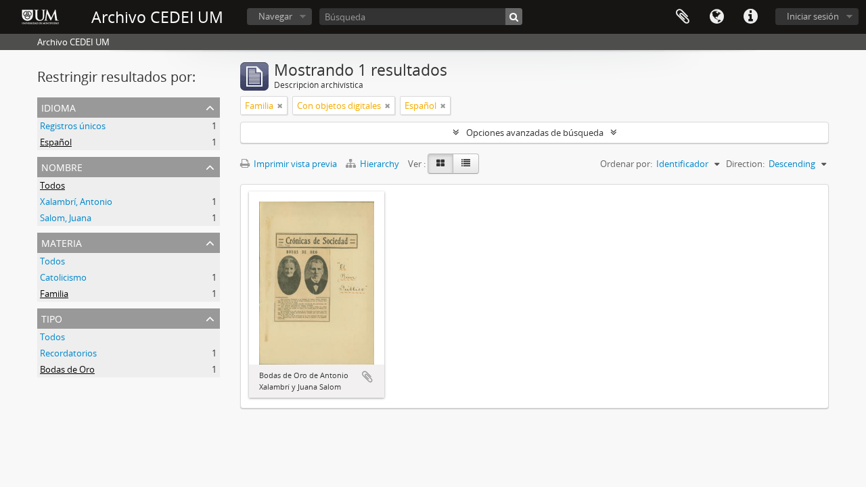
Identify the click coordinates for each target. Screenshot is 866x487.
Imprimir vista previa (294, 164)
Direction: (745, 164)
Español (56, 142)
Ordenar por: (626, 164)
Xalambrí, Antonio (76, 201)
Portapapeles (683, 17)
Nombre (62, 166)
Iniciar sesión (813, 16)
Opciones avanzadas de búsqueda (534, 132)
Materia (61, 242)
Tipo (51, 317)
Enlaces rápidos (750, 17)
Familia (54, 293)
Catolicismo (63, 277)
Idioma (716, 17)
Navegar (275, 16)
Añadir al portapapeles (367, 377)
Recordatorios (68, 353)
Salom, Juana (65, 218)
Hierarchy (379, 164)
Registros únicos (73, 126)
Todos (52, 185)
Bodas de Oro (67, 369)
